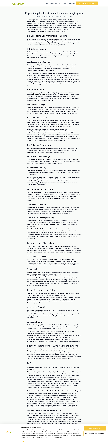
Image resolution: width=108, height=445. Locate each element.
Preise (64, 3)
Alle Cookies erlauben (95, 428)
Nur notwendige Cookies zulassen (94, 433)
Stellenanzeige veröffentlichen (87, 3)
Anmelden (72, 3)
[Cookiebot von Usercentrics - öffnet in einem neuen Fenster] (10, 442)
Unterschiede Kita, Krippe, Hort (45, 16)
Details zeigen (25, 442)
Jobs (47, 3)
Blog (60, 3)
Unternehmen (53, 3)
